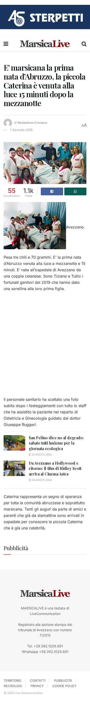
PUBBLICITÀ (63, 680)
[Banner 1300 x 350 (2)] (45, 17)
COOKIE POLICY (64, 686)
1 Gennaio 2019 (21, 130)
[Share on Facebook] (52, 191)
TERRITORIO (12, 680)
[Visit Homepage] (45, 44)
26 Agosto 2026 (41, 454)
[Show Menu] (6, 44)
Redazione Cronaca (32, 122)
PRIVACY (37, 686)
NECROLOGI (13, 686)
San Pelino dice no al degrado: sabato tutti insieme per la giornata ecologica (56, 443)
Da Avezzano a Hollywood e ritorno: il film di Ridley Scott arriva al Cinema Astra (55, 468)
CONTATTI (37, 680)
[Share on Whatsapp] (75, 191)
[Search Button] (84, 44)
